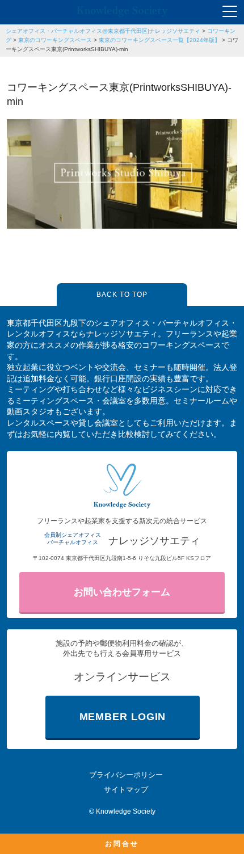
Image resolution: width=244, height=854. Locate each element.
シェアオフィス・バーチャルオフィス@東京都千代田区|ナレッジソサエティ (103, 31)
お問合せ (122, 844)
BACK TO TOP (122, 294)
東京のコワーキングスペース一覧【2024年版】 (159, 40)
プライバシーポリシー (126, 775)
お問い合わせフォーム (122, 592)
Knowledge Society (125, 811)
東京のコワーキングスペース (55, 40)
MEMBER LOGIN (122, 716)
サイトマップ (126, 789)
